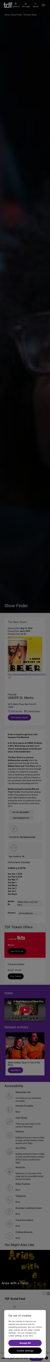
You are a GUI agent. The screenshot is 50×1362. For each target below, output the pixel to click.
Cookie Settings (25, 1350)
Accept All (25, 1343)
